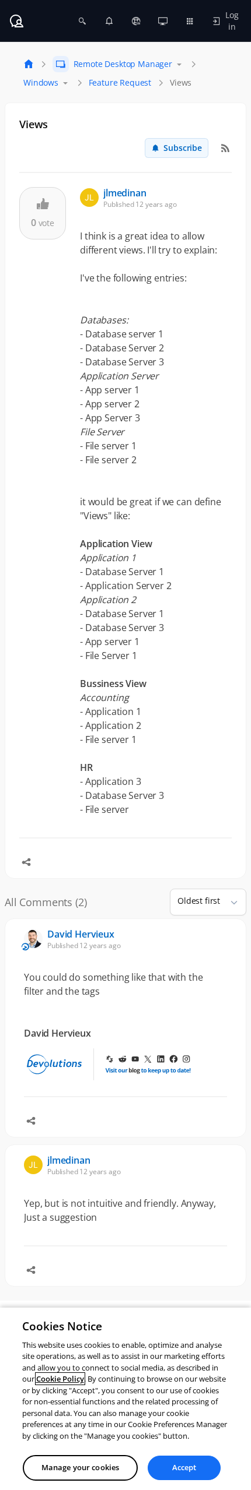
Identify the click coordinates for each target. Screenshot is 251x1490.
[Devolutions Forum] (16, 21)
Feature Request (120, 82)
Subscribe (182, 147)
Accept (184, 1467)
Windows (40, 82)
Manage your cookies (80, 1467)
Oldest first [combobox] (198, 900)
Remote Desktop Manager (123, 63)
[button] (229, 902)
